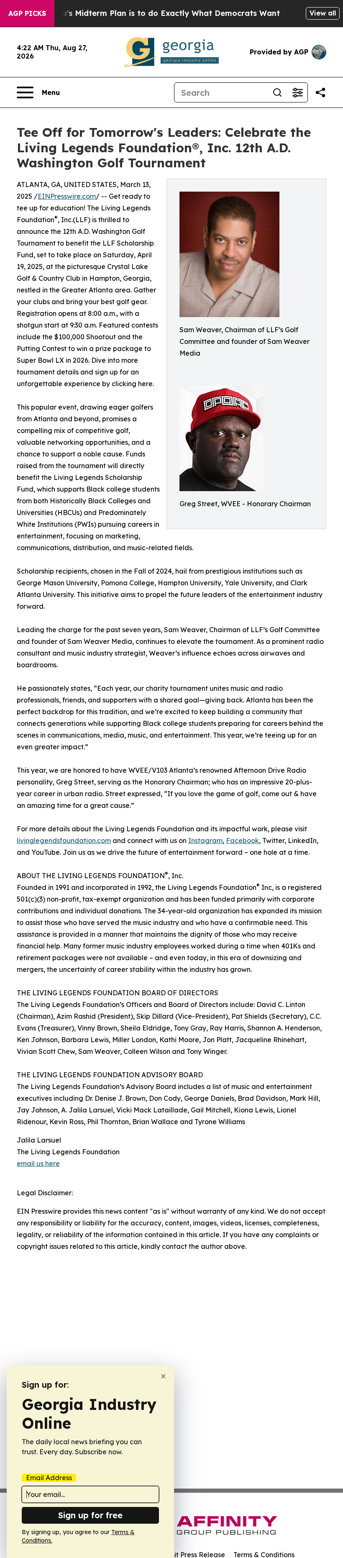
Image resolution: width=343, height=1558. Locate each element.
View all (323, 13)
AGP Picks (27, 13)
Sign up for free (90, 1515)
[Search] (277, 92)
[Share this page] (320, 92)
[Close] (163, 1376)
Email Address (49, 1477)
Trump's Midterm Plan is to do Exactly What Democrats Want (161, 13)
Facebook (242, 840)
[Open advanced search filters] (297, 92)
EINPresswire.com (67, 196)
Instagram (205, 840)
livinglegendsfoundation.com (64, 840)
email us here (38, 1163)
